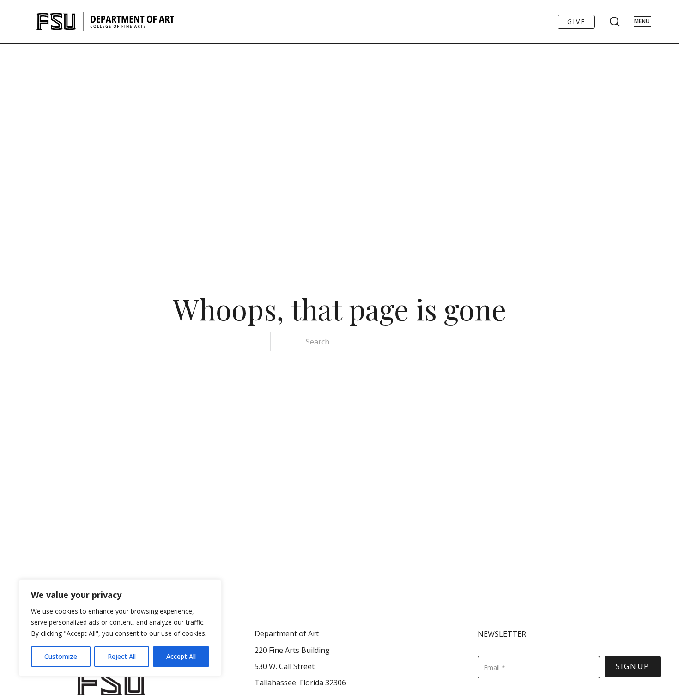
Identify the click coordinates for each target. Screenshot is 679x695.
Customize (60, 656)
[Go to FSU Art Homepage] (133, 22)
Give (576, 21)
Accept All (181, 656)
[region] (120, 628)
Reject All (122, 656)
